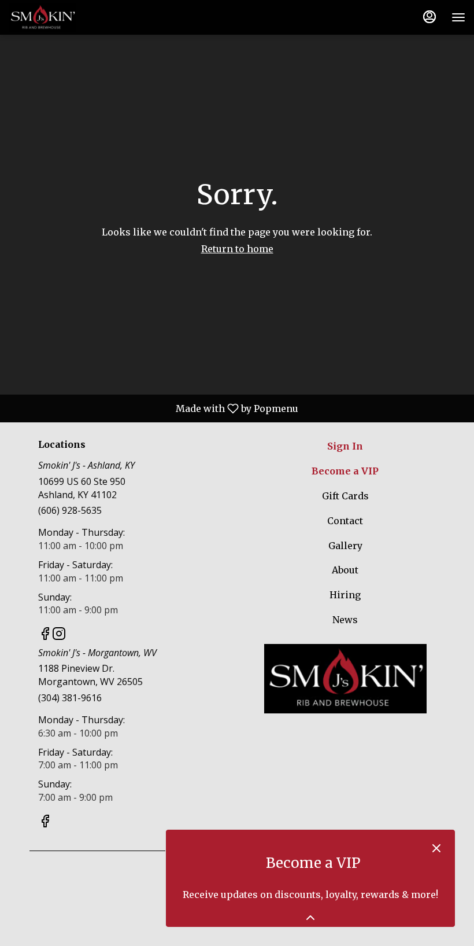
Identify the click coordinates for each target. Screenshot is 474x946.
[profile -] (429, 17)
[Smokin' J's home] (61, 17)
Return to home (237, 249)
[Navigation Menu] (458, 17)
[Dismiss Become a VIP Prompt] (436, 848)
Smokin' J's (345, 678)
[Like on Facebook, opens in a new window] (45, 635)
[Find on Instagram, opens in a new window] (59, 635)
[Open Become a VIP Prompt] (310, 918)
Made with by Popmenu (152, 407)
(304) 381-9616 (70, 697)
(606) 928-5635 (70, 510)
